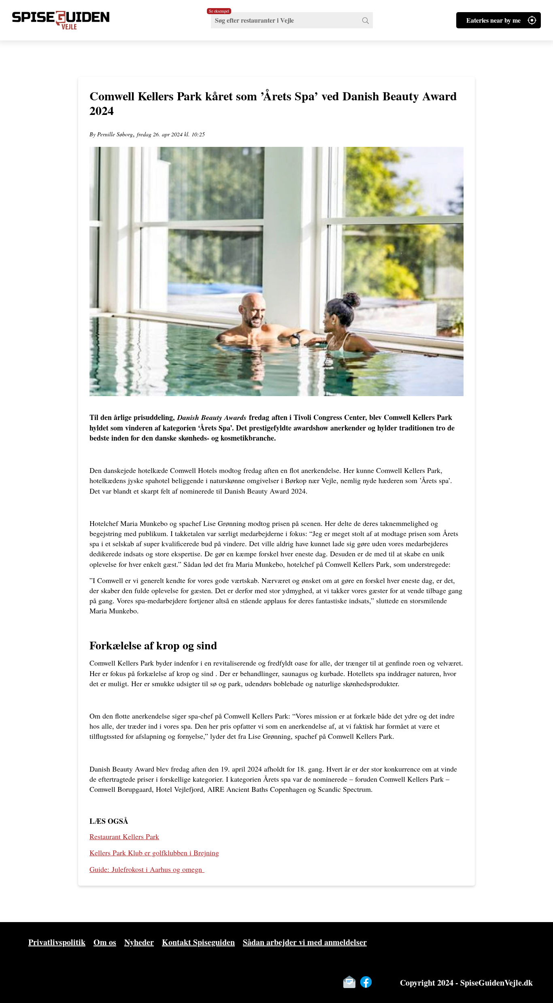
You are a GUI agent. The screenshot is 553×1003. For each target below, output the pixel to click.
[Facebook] (366, 982)
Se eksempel (219, 11)
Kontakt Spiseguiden (198, 942)
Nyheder (139, 942)
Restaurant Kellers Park (124, 836)
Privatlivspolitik (56, 942)
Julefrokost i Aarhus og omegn (145, 869)
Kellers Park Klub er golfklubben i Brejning (154, 852)
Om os (105, 942)
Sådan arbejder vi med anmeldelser (305, 942)
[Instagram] (382, 982)
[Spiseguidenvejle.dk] (71, 20)
